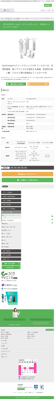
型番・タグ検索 (50, 329)
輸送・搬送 (6, 243)
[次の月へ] (35, 360)
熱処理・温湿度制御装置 (9, 196)
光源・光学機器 (7, 200)
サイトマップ (20, 392)
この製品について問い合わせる (28, 180)
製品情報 (3, 330)
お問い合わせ (4, 354)
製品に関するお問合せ (17, 84)
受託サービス (6, 259)
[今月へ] (32, 360)
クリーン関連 (6, 233)
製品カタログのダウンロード (28, 174)
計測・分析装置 (7, 204)
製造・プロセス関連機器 (9, 208)
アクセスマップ (21, 389)
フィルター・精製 (7, 212)
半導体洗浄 (5, 186)
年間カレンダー (4, 356)
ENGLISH (48, 1)
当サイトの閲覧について (29, 392)
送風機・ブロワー (7, 230)
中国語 (53, 1)
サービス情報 (4, 340)
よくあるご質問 (4, 348)
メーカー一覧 (4, 343)
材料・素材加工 (7, 251)
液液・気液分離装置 (8, 220)
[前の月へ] (30, 360)
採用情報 (47, 5)
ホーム (14, 392)
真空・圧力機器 (7, 255)
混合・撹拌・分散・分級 (9, 227)
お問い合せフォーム (41, 323)
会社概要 (3, 346)
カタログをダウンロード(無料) (39, 84)
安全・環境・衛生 (7, 237)
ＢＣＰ (4, 240)
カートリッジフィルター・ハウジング (12, 216)
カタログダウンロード (5, 351)
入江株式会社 (11, 5)
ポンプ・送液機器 (7, 192)
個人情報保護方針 (39, 392)
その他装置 (6, 246)
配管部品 (5, 223)
